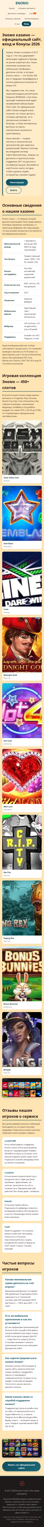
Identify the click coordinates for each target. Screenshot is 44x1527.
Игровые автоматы (26, 8)
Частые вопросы (31, 18)
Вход (26, 24)
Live (32, 13)
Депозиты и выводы (17, 13)
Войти (13, 190)
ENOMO (22, 3)
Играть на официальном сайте (21, 1466)
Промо (12, 8)
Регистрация (17, 182)
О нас (17, 24)
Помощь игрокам (13, 18)
